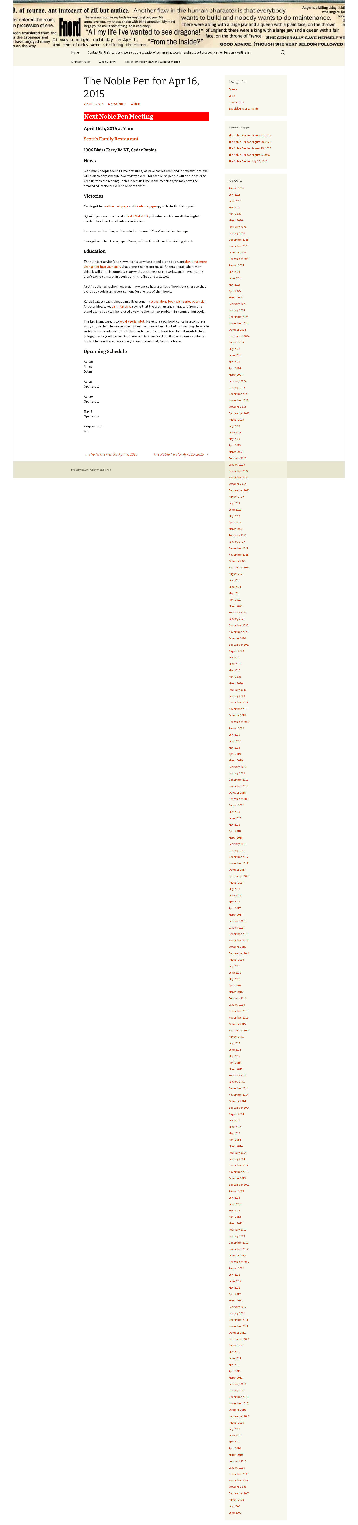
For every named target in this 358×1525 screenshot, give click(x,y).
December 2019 (238, 702)
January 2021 (237, 619)
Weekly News (107, 62)
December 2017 (238, 857)
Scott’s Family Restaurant (111, 139)
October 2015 (237, 1024)
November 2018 (238, 786)
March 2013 (236, 1223)
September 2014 (239, 1107)
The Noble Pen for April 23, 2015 (181, 454)
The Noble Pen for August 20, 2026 (250, 142)
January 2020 (237, 696)
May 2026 (234, 207)
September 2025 (239, 259)
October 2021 (237, 561)
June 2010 (235, 1435)
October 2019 (237, 715)
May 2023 (234, 439)
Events (233, 89)
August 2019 (236, 728)
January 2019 (237, 773)
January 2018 (237, 850)
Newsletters (118, 104)
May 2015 (234, 1056)
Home (75, 52)
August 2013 (236, 1191)
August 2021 (236, 574)
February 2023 (237, 458)
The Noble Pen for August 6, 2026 (249, 155)
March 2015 (236, 1069)
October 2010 (237, 1410)
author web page (116, 206)
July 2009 (234, 1506)
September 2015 (239, 1030)
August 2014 (236, 1114)
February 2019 (237, 767)
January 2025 (237, 310)
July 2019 (234, 734)
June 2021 (235, 587)
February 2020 (237, 689)
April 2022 (235, 522)
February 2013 (237, 1230)
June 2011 (235, 1358)
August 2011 (236, 1345)
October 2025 (237, 252)
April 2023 (235, 445)
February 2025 (237, 304)
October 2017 (237, 869)
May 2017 (234, 902)
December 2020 (238, 625)
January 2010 (237, 1467)
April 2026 (235, 214)
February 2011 (237, 1384)
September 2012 (239, 1262)
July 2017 (234, 889)
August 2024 (236, 342)
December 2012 (238, 1242)
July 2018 (234, 812)
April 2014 (235, 1140)
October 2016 (237, 947)
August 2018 (236, 805)
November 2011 (238, 1326)
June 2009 (235, 1512)
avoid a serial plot (131, 321)
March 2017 (236, 914)
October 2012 (237, 1255)
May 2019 (234, 747)
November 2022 (238, 477)
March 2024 (236, 374)
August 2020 (236, 651)
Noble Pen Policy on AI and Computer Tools (153, 62)
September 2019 (239, 722)
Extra (232, 95)
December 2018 (238, 779)
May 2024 (234, 362)
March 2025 (236, 297)
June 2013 (235, 1204)
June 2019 (235, 741)
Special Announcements (244, 108)
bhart (137, 104)
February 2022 (237, 535)
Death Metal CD (137, 216)
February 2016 (237, 998)
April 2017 (235, 908)
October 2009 (237, 1487)
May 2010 (234, 1442)
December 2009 (238, 1474)
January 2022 (237, 542)
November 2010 (238, 1403)
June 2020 (235, 664)
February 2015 (237, 1075)
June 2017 (235, 895)
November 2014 (238, 1095)
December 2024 (238, 317)
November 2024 (238, 323)
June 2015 (235, 1050)
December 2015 (238, 1011)
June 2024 (235, 355)
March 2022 (236, 529)
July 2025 (234, 272)
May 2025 (234, 284)
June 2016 (235, 972)
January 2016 (237, 1005)
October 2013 (237, 1178)
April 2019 (235, 754)
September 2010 (239, 1416)
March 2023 (236, 452)
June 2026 (235, 201)
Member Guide (80, 62)
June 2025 (235, 278)
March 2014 (236, 1146)
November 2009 (238, 1480)
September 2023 (239, 413)
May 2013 (234, 1210)
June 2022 (235, 509)
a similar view (121, 306)
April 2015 (235, 1062)
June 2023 (235, 432)
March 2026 (236, 220)
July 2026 (234, 194)
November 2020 (238, 632)
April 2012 (235, 1294)
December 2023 (238, 394)
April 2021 (235, 599)
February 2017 (237, 921)
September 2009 (239, 1493)
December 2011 (238, 1320)
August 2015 (236, 1037)
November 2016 (238, 940)
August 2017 (236, 882)
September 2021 (239, 567)
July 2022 (234, 503)
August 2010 (236, 1422)
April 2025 (235, 291)
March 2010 (236, 1455)
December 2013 (238, 1165)
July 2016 (234, 966)
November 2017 (238, 863)
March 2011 (236, 1377)
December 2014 (238, 1088)
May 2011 (234, 1365)
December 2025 (238, 239)
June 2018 (235, 818)
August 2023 (236, 419)
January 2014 (237, 1159)
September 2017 (239, 876)
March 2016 (236, 992)
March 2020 (236, 683)
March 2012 (236, 1300)
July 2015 (234, 1043)
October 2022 (237, 484)
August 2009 (236, 1500)
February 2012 (237, 1307)
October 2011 (237, 1332)
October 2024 (237, 329)
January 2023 (237, 464)
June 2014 (235, 1127)
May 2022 (234, 516)
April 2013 (235, 1217)
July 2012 (234, 1275)
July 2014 (234, 1120)
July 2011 (234, 1352)
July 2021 (234, 580)
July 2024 (234, 349)
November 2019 (238, 709)
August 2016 (236, 959)
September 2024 (239, 336)
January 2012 (237, 1313)
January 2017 (237, 927)
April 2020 (235, 677)
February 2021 (237, 612)
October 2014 (237, 1101)
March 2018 (236, 837)
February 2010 (237, 1461)
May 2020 (234, 670)
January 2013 (237, 1236)
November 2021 (238, 554)
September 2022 (239, 490)
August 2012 (236, 1268)
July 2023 (234, 426)
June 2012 (235, 1281)
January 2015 (237, 1082)
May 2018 (234, 824)
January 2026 (237, 233)
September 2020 (239, 644)
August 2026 (236, 188)
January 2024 (237, 387)
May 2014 (234, 1133)
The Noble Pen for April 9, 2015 (110, 454)
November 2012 (238, 1249)
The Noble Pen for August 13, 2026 (250, 148)
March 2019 (236, 760)
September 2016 (239, 953)
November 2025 (238, 246)
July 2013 (234, 1197)
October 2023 (237, 407)
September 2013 (239, 1185)
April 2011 (235, 1371)
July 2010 (234, 1429)
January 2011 (237, 1390)
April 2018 (235, 831)
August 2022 (236, 497)
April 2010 (235, 1448)
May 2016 (234, 979)
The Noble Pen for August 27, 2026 (250, 135)
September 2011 (239, 1339)
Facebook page (145, 206)
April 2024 (235, 368)
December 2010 (238, 1397)
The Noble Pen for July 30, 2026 (248, 161)
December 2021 (238, 548)
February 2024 (237, 381)
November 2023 (238, 400)
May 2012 (234, 1287)
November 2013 (238, 1172)
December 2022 (238, 471)
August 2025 (236, 265)
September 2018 (239, 799)
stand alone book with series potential (178, 301)
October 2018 (237, 792)
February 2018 (237, 844)
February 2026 (237, 227)
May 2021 (234, 593)
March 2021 (236, 606)
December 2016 (238, 934)
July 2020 (234, 657)
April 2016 (235, 985)
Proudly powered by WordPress (91, 470)
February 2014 (237, 1152)
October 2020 (237, 638)
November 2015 (238, 1017)
